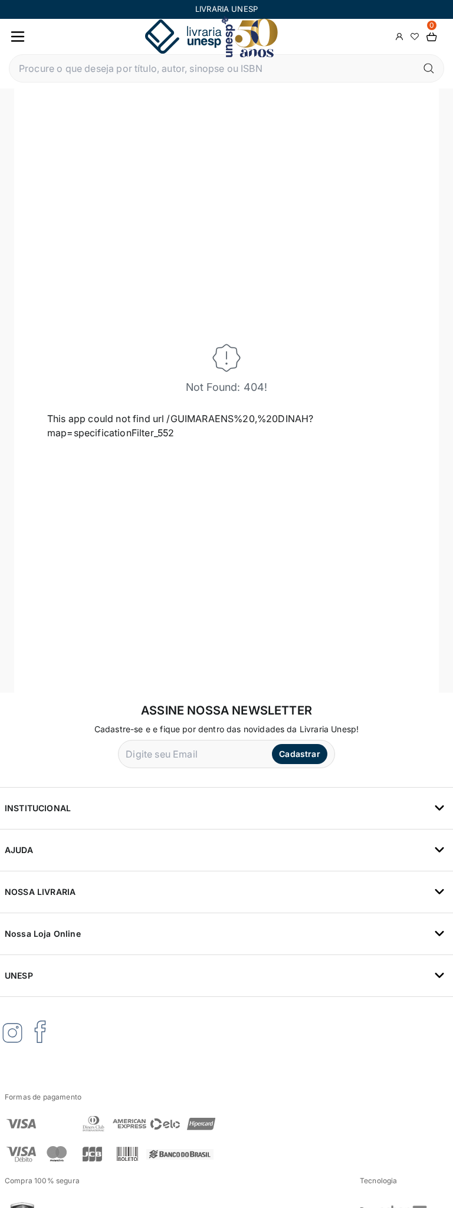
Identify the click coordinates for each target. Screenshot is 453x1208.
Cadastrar (299, 754)
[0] (431, 36)
